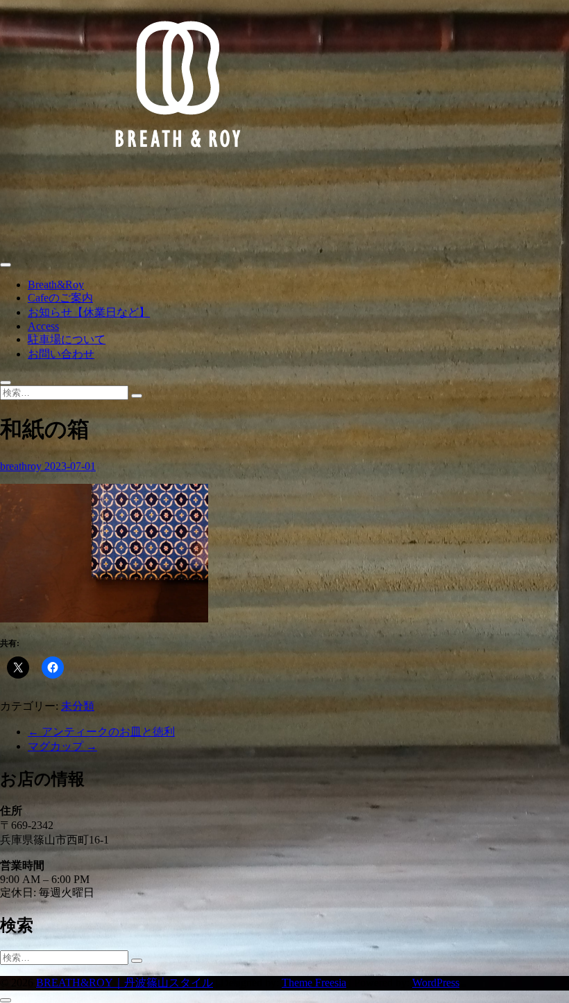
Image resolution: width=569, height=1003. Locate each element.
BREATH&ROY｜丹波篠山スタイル (124, 982)
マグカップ (62, 746)
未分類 (77, 706)
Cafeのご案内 (60, 298)
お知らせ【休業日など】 (89, 312)
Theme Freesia (314, 982)
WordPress (435, 982)
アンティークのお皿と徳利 (101, 732)
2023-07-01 (70, 466)
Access (43, 326)
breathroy (22, 466)
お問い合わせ (61, 354)
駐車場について (66, 339)
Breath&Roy (56, 284)
